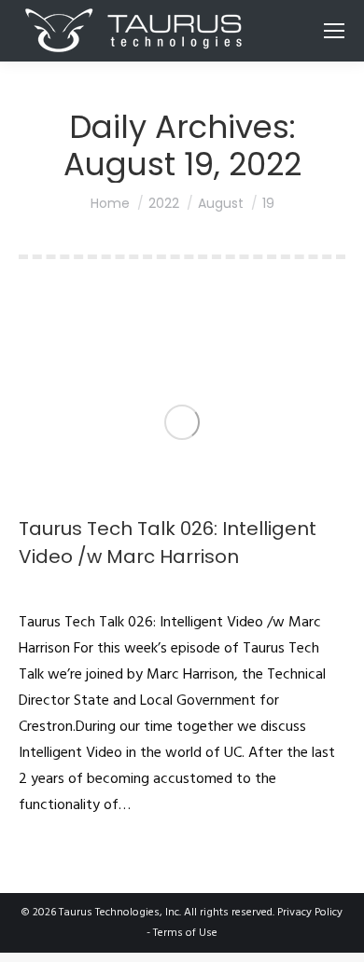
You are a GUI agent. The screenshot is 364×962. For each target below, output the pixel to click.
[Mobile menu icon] (334, 31)
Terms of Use (185, 933)
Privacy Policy (310, 912)
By (94, 590)
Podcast (38, 590)
